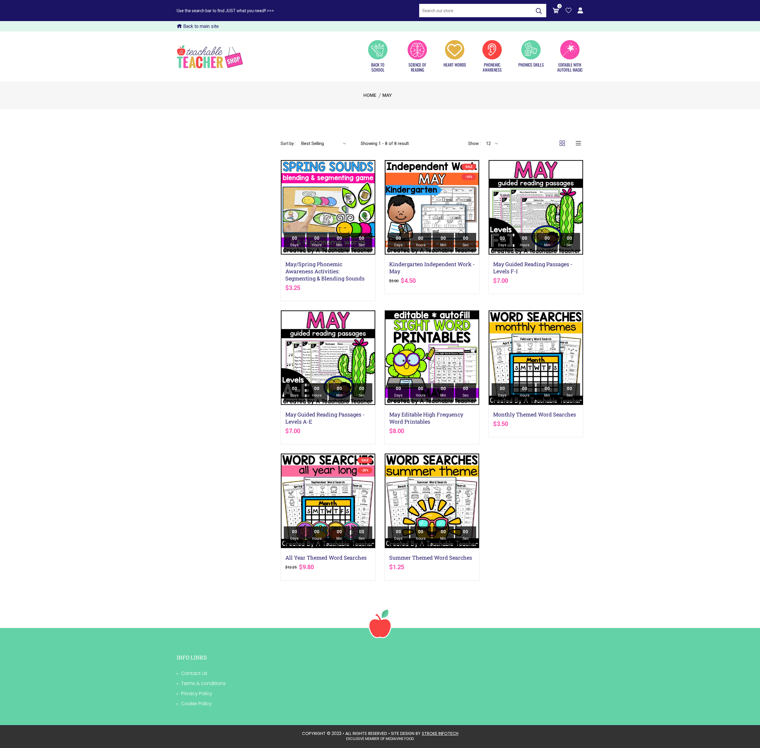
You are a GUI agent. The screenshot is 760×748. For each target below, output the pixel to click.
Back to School (377, 66)
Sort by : (288, 143)
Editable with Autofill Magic (569, 66)
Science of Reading (417, 66)
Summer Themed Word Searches (430, 557)
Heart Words (455, 64)
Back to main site (200, 26)
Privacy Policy (196, 693)
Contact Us (194, 673)
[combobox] (475, 10)
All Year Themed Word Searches (326, 557)
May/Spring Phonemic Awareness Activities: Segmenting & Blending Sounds (325, 271)
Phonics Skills (531, 64)
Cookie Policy (196, 703)
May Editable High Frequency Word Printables (426, 418)
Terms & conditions (203, 683)
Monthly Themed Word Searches (534, 414)
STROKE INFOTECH (440, 733)
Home (369, 95)
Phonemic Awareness (492, 66)
